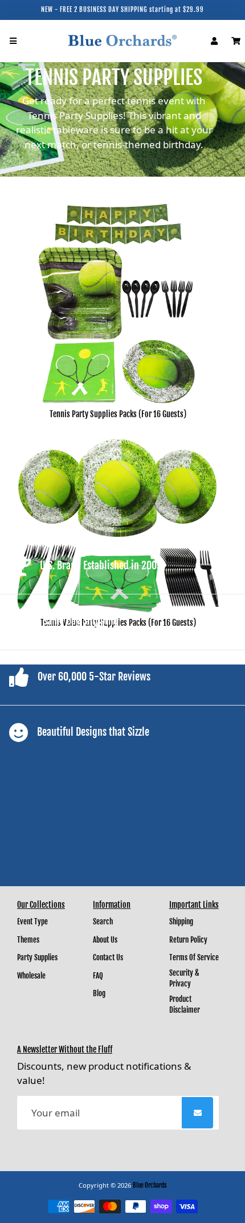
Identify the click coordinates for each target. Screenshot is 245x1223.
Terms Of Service (194, 957)
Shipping (181, 921)
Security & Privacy (184, 978)
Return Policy (188, 939)
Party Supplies (37, 957)
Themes (28, 939)
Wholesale (31, 975)
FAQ (98, 975)
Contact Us (108, 957)
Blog (99, 993)
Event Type (32, 921)
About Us (105, 939)
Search (103, 921)
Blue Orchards (149, 1185)
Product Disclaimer (184, 1004)
